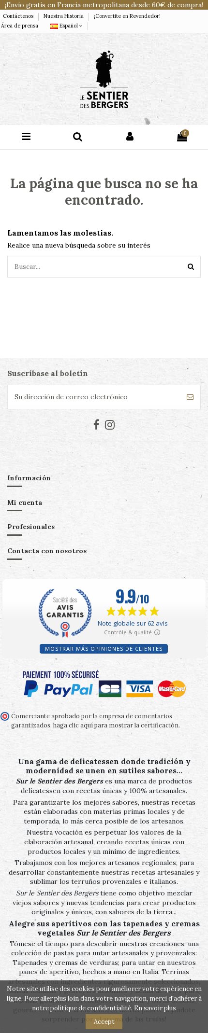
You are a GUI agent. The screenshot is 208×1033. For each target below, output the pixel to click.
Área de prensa (19, 25)
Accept (104, 1022)
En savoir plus (155, 1008)
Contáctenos (19, 16)
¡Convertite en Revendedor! (127, 16)
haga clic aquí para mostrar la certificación (115, 725)
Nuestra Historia (64, 16)
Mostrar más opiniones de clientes (104, 648)
